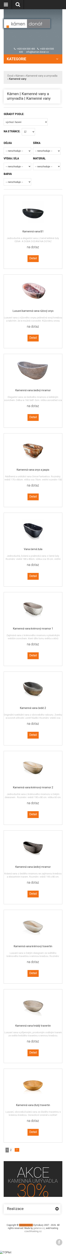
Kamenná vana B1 (33, 231)
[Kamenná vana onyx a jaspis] (33, 450)
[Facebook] (59, 1242)
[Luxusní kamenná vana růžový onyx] (33, 291)
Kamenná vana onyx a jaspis (33, 469)
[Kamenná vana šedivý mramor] (33, 370)
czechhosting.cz (33, 1231)
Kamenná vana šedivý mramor (33, 390)
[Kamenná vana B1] (33, 212)
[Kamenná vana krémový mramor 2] (33, 768)
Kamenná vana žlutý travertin (33, 1105)
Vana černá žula (33, 549)
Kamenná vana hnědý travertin (33, 1025)
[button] (17, 1150)
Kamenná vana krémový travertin (33, 946)
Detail (33, 258)
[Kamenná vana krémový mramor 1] (33, 609)
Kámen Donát (26, 1225)
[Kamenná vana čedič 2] (33, 689)
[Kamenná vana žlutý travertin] (33, 1086)
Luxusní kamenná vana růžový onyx (33, 310)
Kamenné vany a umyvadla (41, 75)
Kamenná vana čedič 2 (33, 708)
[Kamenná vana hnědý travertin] (33, 1006)
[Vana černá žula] (33, 530)
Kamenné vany (17, 78)
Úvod (10, 75)
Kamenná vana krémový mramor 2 (33, 787)
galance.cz (39, 1228)
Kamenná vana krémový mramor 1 (33, 628)
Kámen (20, 75)
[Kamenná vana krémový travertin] (33, 927)
